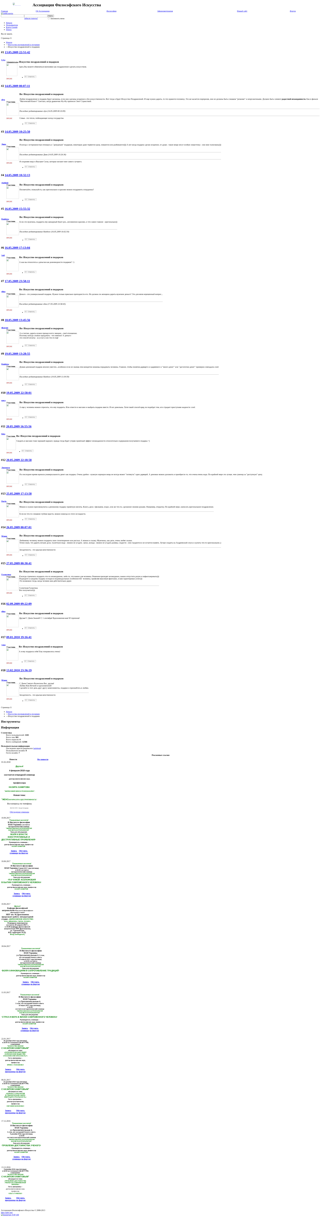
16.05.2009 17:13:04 (17, 247)
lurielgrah (37, 748)
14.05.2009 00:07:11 (17, 86)
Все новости (42, 759)
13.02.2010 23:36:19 (19, 670)
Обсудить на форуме (23, 852)
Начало (9, 23)
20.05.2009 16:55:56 (18, 426)
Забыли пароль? (31, 18)
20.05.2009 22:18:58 (19, 460)
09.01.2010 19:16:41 (19, 637)
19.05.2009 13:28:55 (17, 353)
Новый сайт (242, 11)
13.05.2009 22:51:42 (17, 52)
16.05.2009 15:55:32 (17, 208)
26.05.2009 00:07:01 (19, 527)
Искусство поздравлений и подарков (24, 45)
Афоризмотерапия (165, 11)
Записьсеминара (14, 852)
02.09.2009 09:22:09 (19, 603)
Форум (293, 11)
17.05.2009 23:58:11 (17, 281)
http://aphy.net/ (7, 1212)
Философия (111, 11)
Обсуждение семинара (19, 812)
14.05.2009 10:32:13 (17, 175)
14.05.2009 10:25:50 (17, 131)
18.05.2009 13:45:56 (17, 320)
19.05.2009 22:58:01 (19, 392)
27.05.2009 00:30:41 (19, 563)
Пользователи (12, 25)
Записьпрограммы (10, 1070)
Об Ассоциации (43, 11)
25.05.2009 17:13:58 (19, 493)
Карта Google (11, 27)
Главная (4, 11)
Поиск (9, 30)
